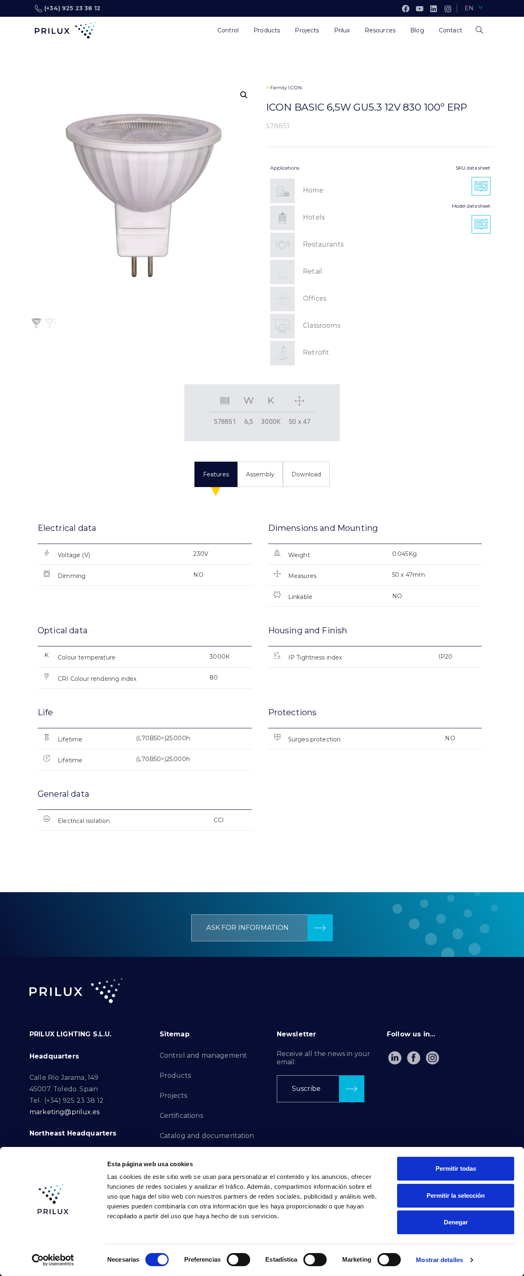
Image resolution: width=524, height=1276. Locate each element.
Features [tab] (216, 474)
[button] (244, 95)
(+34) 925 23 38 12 (72, 8)
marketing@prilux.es (64, 1112)
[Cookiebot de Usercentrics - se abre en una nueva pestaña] (53, 1260)
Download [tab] (306, 474)
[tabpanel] (262, 684)
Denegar (456, 1222)
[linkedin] (433, 9)
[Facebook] (406, 9)
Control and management (203, 1055)
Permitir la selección (456, 1195)
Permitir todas (456, 1168)
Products (175, 1075)
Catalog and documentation (207, 1136)
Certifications (181, 1116)
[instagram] (448, 9)
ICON (295, 87)
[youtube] (420, 9)
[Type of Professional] (202, 30)
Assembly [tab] (260, 474)
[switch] (238, 1259)
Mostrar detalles (439, 1259)
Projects (173, 1095)
